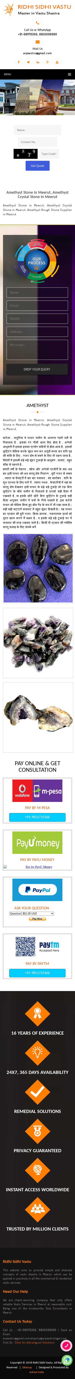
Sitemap (27, 1367)
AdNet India (36, 1372)
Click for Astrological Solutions (34, 1342)
